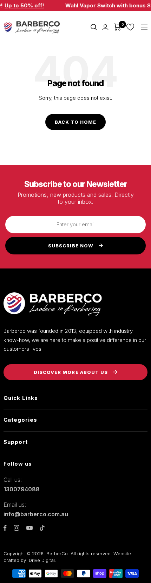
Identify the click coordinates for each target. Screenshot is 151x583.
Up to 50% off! (22, 5)
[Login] (105, 27)
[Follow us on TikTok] (42, 528)
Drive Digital (42, 560)
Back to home (75, 122)
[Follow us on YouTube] (29, 528)
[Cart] (117, 27)
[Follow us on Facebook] (5, 528)
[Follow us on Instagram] (16, 528)
